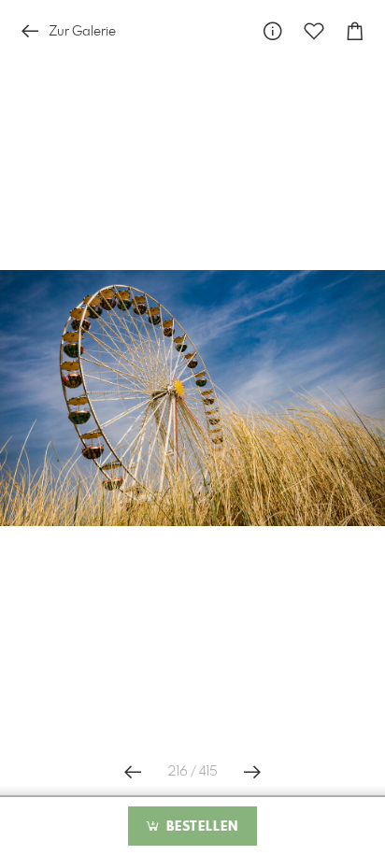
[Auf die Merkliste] (314, 31)
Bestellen (200, 827)
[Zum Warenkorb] (355, 31)
